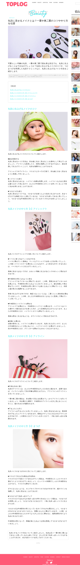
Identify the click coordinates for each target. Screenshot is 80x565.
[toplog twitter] (51, 563)
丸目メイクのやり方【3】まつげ (21, 99)
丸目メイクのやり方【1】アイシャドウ (23, 93)
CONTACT (58, 556)
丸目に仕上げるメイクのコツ (20, 90)
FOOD (50, 2)
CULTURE (55, 2)
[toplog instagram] (47, 563)
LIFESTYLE (45, 2)
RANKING (61, 2)
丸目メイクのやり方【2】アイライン (23, 96)
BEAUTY (39, 2)
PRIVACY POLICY (66, 556)
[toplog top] (16, 4)
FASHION (34, 2)
